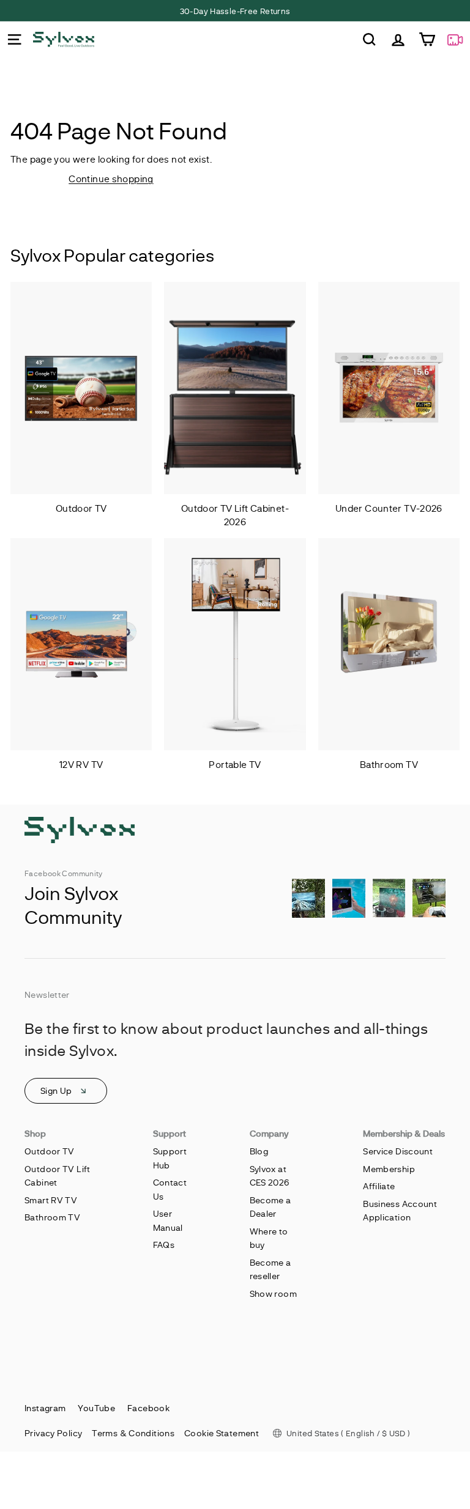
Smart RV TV (50, 1200)
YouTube (96, 1408)
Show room (273, 1293)
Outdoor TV (49, 1151)
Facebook (148, 1408)
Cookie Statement (221, 1433)
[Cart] (426, 39)
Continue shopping (111, 178)
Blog (259, 1151)
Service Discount (398, 1151)
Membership (389, 1169)
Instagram (44, 1408)
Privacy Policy (53, 1433)
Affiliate (379, 1186)
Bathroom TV (52, 1217)
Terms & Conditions (133, 1433)
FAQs (164, 1244)
